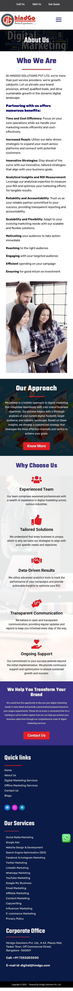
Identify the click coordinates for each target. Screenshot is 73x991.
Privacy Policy (15, 918)
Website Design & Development (24, 847)
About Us (10, 775)
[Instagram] (15, 807)
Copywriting (14, 903)
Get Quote (54, 4)
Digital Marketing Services (21, 780)
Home (8, 770)
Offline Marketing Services (21, 785)
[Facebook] (7, 807)
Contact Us (11, 790)
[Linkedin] (22, 807)
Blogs (8, 795)
